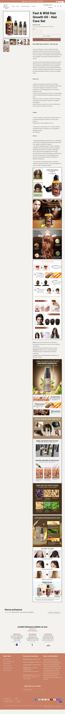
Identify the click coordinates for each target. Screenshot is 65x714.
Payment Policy (7, 670)
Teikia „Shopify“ (17, 705)
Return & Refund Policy (8, 661)
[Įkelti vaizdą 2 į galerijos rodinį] (13, 42)
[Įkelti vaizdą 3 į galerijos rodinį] (20, 42)
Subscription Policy (8, 668)
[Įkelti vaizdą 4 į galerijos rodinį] (26, 42)
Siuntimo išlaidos (36, 26)
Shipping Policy (7, 663)
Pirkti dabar (46, 39)
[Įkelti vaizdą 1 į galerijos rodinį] (6, 42)
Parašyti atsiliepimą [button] (54, 612)
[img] (32, 629)
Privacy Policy (6, 659)
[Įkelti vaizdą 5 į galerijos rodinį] (6, 49)
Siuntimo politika (58, 705)
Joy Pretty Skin (11, 705)
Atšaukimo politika (58, 706)
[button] (18, 6)
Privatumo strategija (37, 705)
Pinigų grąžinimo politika (27, 705)
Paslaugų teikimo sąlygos (48, 705)
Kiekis (34, 29)
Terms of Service (7, 666)
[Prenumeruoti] (42, 689)
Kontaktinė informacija (48, 706)
